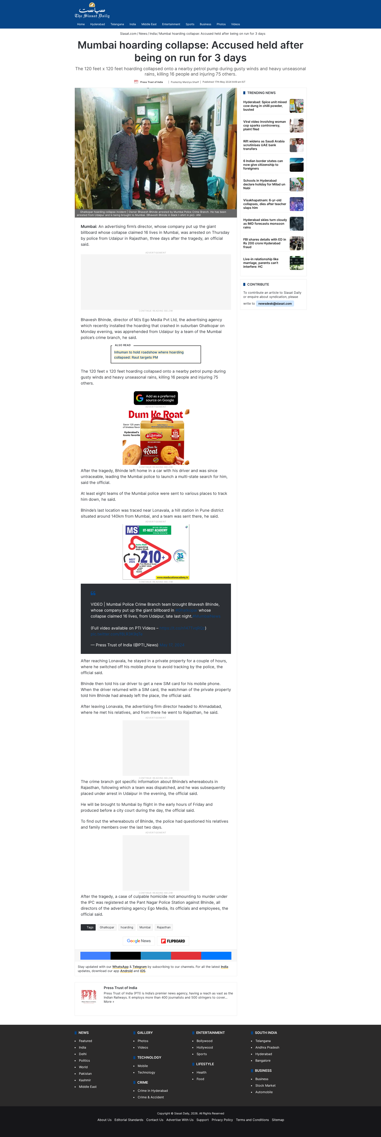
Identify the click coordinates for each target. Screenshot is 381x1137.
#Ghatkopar (186, 610)
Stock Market (265, 1085)
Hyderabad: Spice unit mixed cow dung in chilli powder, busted (265, 105)
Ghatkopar (107, 927)
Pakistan (85, 1074)
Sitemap (278, 1120)
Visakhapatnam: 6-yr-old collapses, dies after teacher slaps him (264, 204)
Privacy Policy (222, 1120)
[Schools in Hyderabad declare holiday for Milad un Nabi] (297, 184)
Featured (85, 1041)
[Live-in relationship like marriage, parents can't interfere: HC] (297, 263)
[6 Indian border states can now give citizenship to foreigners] (297, 165)
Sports (190, 24)
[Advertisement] (156, 282)
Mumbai (145, 927)
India (133, 24)
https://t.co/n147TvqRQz (182, 628)
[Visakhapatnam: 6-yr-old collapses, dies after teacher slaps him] (297, 204)
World (83, 1067)
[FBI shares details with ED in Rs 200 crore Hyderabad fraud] (297, 243)
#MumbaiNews (206, 616)
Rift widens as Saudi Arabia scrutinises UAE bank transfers (264, 145)
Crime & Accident (151, 1097)
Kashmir (85, 1080)
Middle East (149, 24)
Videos (235, 24)
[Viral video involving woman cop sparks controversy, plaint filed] (297, 125)
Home (81, 24)
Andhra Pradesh (267, 1047)
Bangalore (262, 1060)
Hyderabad (97, 24)
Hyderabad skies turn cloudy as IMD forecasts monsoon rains (265, 223)
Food (200, 1079)
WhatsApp (120, 967)
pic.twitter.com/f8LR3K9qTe (117, 634)
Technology (146, 1072)
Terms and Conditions (252, 1120)
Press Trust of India (151, 81)
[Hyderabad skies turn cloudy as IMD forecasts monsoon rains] (297, 224)
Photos (221, 24)
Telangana (117, 24)
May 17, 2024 (172, 645)
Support (202, 1120)
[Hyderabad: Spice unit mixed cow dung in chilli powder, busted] (297, 106)
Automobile (264, 1092)
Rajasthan (164, 927)
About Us (104, 1120)
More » (109, 1002)
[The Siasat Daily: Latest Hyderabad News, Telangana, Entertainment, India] (92, 10)
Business (205, 24)
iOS (142, 971)
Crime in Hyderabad (153, 1091)
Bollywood (205, 1041)
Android (126, 971)
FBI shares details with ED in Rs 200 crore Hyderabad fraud (264, 243)
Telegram (140, 967)
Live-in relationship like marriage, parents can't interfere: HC (260, 263)
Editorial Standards (128, 1120)
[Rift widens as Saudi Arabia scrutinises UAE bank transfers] (297, 145)
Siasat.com (128, 34)
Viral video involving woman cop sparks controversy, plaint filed (264, 125)
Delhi (83, 1054)
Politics (84, 1060)
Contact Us (154, 1120)
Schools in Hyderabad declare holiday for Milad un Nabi (264, 184)
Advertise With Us (179, 1120)
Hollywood (205, 1047)
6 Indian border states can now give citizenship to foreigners (263, 164)
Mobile (143, 1066)
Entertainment (171, 24)
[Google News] (139, 941)
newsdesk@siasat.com (275, 303)
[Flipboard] (173, 941)
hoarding (127, 927)
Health (201, 1072)
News (143, 34)
